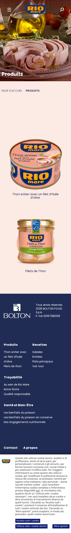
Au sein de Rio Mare (16, 384)
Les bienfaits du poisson (19, 412)
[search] (59, 9)
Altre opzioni (61, 526)
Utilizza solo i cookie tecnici (31, 526)
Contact (11, 448)
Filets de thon (13, 366)
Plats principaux (42, 361)
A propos (30, 448)
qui (38, 490)
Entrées (37, 357)
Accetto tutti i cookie (27, 520)
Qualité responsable (17, 394)
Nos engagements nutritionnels (24, 422)
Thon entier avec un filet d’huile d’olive (15, 356)
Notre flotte (11, 389)
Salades (37, 352)
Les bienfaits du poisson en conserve (28, 417)
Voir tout (38, 366)
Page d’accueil (12, 91)
